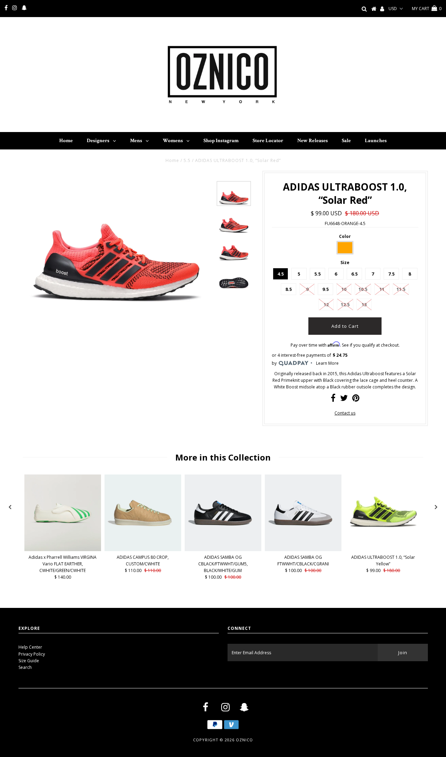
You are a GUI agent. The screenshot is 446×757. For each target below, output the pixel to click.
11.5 (401, 289)
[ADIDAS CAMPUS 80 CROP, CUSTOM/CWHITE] (143, 550)
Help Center (30, 647)
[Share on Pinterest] (356, 399)
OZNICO (244, 739)
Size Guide (28, 661)
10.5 (363, 289)
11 (381, 289)
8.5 (288, 289)
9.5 (325, 289)
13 (364, 304)
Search (25, 667)
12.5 (345, 304)
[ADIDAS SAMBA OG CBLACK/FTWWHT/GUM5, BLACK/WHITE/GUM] (223, 550)
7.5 (391, 274)
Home (172, 160)
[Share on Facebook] (333, 399)
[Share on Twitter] (344, 399)
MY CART (426, 8)
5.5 (187, 160)
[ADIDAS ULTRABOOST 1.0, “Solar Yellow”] (383, 528)
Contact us (344, 413)
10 (343, 289)
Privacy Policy (31, 654)
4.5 (280, 274)
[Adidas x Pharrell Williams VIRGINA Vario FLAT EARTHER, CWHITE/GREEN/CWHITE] (62, 550)
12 (326, 304)
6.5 (354, 274)
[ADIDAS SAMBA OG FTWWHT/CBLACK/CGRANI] (303, 550)
